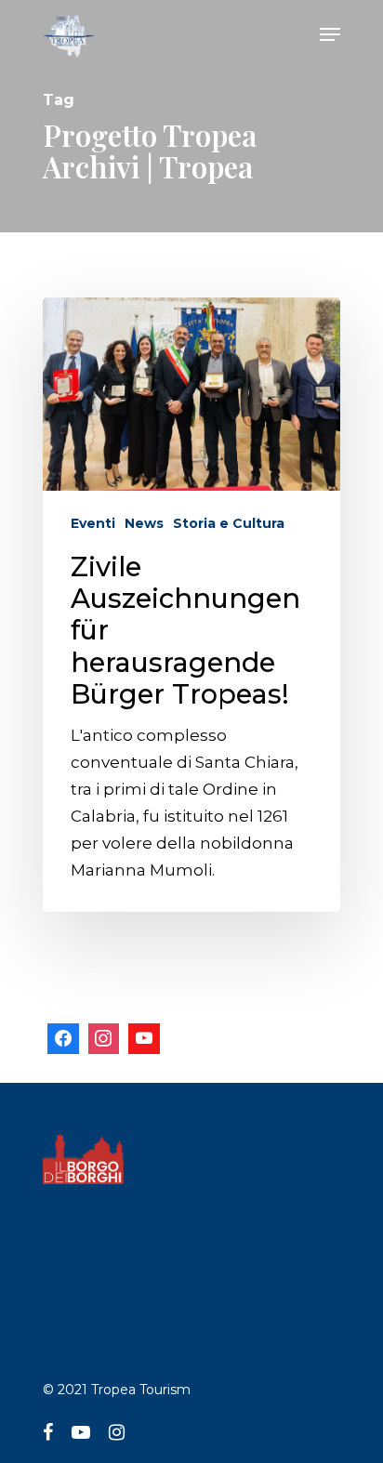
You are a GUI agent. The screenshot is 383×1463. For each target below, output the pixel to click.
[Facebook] (63, 1039)
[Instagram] (104, 1039)
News (144, 523)
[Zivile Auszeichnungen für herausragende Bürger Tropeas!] (191, 604)
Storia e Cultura (228, 523)
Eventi (93, 523)
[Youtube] (144, 1039)
